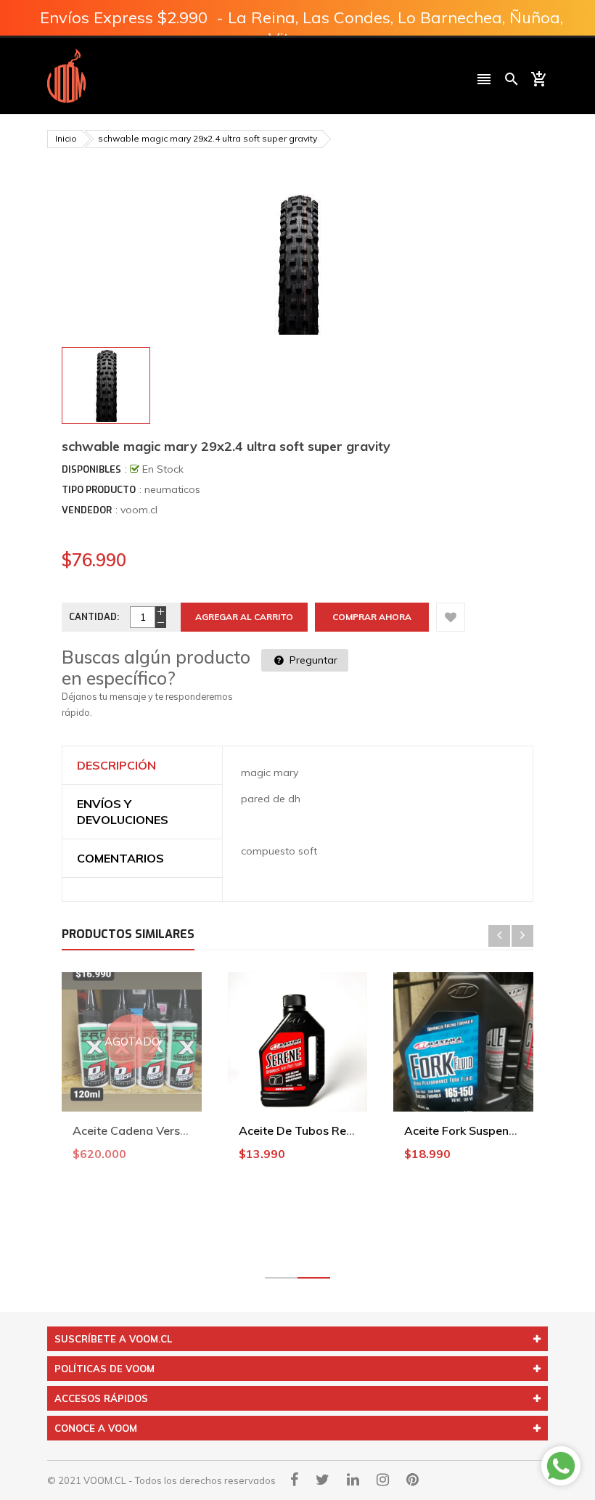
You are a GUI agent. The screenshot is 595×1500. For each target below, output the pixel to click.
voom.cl (138, 509)
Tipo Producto (99, 490)
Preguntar (312, 660)
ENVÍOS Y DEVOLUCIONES (122, 811)
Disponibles (91, 469)
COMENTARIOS (120, 858)
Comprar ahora (371, 616)
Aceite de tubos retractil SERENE (331, 1130)
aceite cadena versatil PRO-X (155, 1130)
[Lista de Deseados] (450, 617)
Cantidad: (94, 617)
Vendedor (87, 510)
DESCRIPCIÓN (116, 765)
